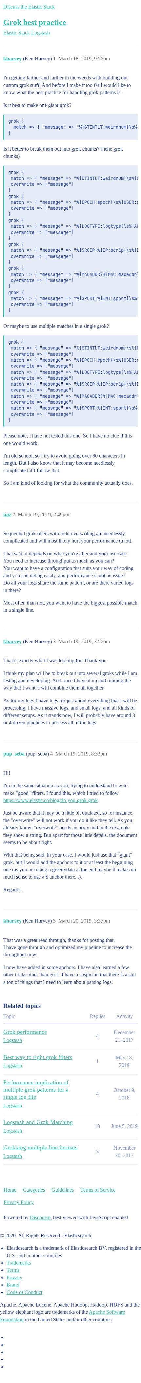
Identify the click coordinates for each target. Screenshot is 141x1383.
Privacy (14, 1277)
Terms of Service (97, 1190)
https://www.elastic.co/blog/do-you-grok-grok (50, 800)
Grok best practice (34, 22)
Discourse (40, 1217)
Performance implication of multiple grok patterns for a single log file (36, 1089)
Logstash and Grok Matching (38, 1122)
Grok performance (25, 1032)
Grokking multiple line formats (40, 1147)
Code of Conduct (24, 1292)
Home (10, 1190)
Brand (13, 1284)
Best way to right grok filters (37, 1057)
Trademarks (19, 1263)
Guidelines (62, 1190)
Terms (13, 1270)
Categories (34, 1190)
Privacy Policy (19, 1202)
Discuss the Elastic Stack (29, 7)
